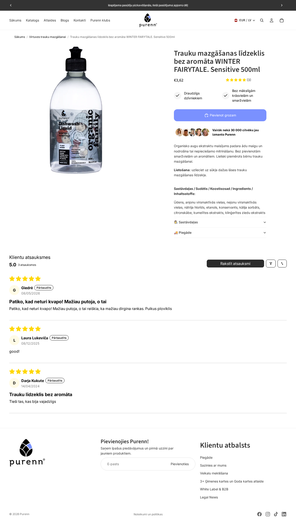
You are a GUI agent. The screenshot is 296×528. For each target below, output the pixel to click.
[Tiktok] (276, 514)
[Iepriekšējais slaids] (11, 5)
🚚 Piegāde (182, 232)
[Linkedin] (284, 514)
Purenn (24, 514)
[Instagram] (268, 514)
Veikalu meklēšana (214, 473)
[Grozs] (282, 20)
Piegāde (206, 457)
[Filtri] (271, 263)
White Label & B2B (214, 489)
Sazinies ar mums (213, 465)
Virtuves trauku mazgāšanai (47, 37)
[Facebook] (259, 514)
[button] (236, 80)
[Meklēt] (262, 20)
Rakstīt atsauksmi (235, 263)
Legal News (209, 497)
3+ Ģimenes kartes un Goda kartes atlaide (232, 481)
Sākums (19, 37)
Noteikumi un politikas (148, 514)
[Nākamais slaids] (282, 5)
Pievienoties (180, 464)
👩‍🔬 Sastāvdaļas (186, 222)
